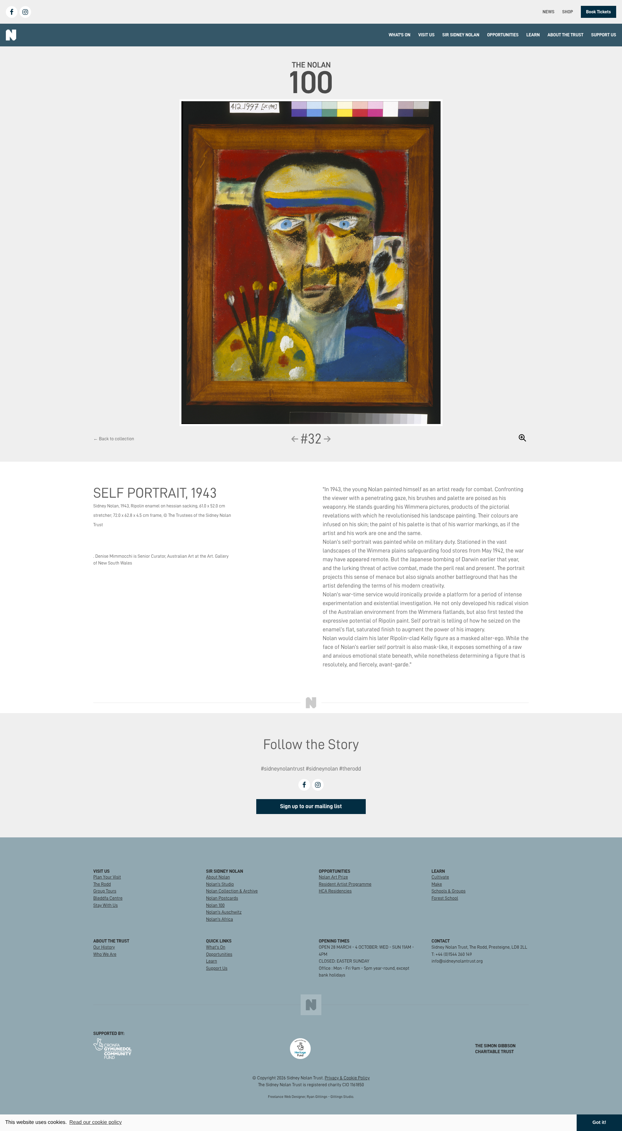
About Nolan (218, 877)
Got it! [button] (599, 1122)
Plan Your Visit (107, 877)
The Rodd (102, 884)
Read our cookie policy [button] (95, 1122)
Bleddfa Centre (107, 898)
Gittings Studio (341, 1097)
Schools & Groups (449, 891)
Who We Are (104, 954)
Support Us (603, 34)
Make (437, 884)
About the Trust (565, 34)
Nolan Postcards (222, 898)
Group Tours (104, 891)
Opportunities (503, 34)
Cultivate (440, 877)
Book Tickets (598, 11)
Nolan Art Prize (333, 877)
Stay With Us (105, 905)
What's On (399, 34)
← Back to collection (113, 438)
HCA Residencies (335, 891)
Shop (567, 11)
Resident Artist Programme (345, 884)
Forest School (445, 898)
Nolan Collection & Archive (232, 891)
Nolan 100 (215, 905)
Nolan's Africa (219, 919)
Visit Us (426, 34)
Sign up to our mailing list (311, 806)
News (549, 11)
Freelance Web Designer (286, 1097)
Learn (533, 34)
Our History (104, 947)
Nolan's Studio (220, 884)
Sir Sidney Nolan (460, 34)
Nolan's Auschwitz (224, 912)
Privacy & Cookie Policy (347, 1077)
